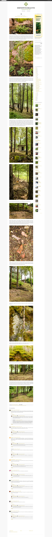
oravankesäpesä (37, 156)
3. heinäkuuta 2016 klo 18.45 (21, 415)
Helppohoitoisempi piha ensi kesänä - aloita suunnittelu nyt (39, 123)
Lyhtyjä (39, 113)
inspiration (16, 405)
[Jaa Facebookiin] (21, 404)
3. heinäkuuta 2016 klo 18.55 (21, 464)
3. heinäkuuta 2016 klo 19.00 (21, 485)
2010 (36, 100)
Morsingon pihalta (37, 135)
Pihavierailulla (39, 161)
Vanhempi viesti (31, 530)
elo (36, 76)
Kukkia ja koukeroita (37, 117)
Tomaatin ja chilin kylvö (39, 190)
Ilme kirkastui (39, 147)
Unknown (12, 437)
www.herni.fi (38, 38)
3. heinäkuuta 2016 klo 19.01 (21, 496)
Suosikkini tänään (37, 170)
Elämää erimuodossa (37, 194)
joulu (36, 73)
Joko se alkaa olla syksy (39, 104)
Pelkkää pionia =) (37, 83)
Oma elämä (25, 405)
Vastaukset (13, 414)
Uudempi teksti (11, 530)
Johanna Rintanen (15, 415)
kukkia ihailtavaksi (39, 195)
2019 (36, 70)
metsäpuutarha (22, 405)
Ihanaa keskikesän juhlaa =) (39, 84)
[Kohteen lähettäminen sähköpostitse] (19, 404)
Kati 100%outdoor (13, 426)
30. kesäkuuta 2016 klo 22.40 (17, 437)
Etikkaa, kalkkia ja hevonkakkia (38, 87)
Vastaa (12, 424)
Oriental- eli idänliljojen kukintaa (39, 132)
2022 (36, 68)
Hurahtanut (36, 103)
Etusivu (21, 530)
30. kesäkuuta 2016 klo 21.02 (18, 426)
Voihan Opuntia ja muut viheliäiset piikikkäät (38, 79)
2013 (35, 98)
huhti (36, 93)
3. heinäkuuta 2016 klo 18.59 (21, 474)
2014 (36, 97)
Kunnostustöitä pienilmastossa (37, 85)
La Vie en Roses (37, 165)
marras (37, 74)
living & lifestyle (18, 405)
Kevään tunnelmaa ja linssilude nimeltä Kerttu (39, 182)
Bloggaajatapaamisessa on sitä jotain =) (38, 88)
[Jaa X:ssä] (20, 404)
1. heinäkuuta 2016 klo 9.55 (18, 459)
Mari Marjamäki (13, 459)
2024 (36, 67)
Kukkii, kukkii (39, 209)
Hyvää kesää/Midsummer (40, 173)
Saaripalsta (36, 126)
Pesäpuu (36, 176)
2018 (36, 71)
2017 (35, 72)
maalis (36, 94)
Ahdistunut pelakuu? (38, 86)
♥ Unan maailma (37, 142)
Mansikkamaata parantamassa (37, 90)
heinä (36, 77)
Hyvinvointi (13, 405)
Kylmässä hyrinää (38, 89)
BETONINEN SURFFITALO (39, 186)
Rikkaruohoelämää (37, 108)
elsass (36, 185)
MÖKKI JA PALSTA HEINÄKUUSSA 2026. (39, 157)
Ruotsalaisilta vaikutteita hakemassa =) (38, 81)
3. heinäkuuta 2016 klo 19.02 (21, 505)
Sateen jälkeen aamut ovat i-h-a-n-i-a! (39, 91)
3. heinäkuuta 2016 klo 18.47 (21, 443)
